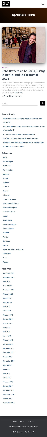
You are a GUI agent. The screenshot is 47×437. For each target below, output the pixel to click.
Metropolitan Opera (10, 207)
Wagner (5, 262)
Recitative (6, 241)
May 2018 (6, 327)
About (22, 421)
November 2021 (8, 273)
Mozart (5, 216)
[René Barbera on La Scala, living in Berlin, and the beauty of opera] (23, 45)
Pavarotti (6, 233)
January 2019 (7, 319)
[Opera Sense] (6, 4)
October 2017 (7, 357)
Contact (31, 421)
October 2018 (7, 323)
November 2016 (8, 394)
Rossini (5, 245)
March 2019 (7, 311)
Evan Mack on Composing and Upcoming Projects (20, 138)
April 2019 (6, 307)
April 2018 (6, 332)
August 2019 (7, 302)
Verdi (5, 258)
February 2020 (8, 294)
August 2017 (7, 365)
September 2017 (8, 361)
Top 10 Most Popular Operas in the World (23, 427)
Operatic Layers (8, 228)
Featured (6, 182)
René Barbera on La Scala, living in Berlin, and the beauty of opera (23, 74)
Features (5, 67)
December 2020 (8, 290)
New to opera (7, 220)
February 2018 (8, 340)
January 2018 (7, 344)
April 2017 (6, 373)
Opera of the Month (9, 224)
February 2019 (8, 315)
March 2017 (7, 378)
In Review (6, 195)
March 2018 (7, 336)
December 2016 (8, 390)
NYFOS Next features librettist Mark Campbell (19, 134)
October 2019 (7, 298)
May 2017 (6, 369)
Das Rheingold (8, 162)
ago (17, 96)
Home (15, 421)
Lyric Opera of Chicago (11, 203)
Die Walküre (7, 166)
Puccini (5, 237)
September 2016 (8, 403)
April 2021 (6, 281)
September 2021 (8, 277)
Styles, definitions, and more (13, 249)
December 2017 (8, 348)
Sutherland (7, 254)
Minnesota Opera (9, 212)
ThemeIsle (30, 432)
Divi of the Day (8, 170)
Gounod (6, 191)
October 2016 (7, 399)
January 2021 (7, 286)
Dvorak (5, 178)
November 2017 (8, 353)
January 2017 (7, 386)
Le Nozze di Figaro (9, 199)
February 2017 (8, 382)
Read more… (19, 92)
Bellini (5, 157)
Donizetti (6, 174)
